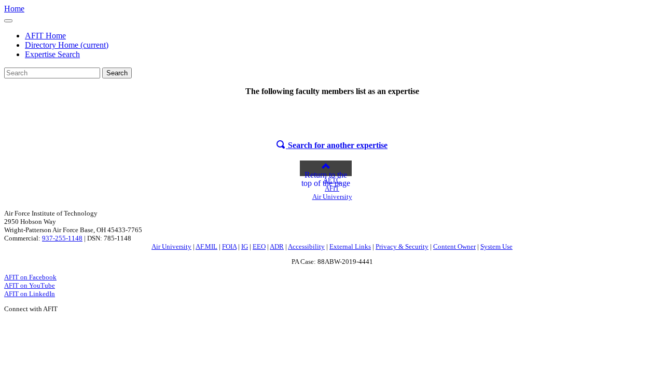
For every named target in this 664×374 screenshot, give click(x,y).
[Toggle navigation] (8, 20)
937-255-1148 (62, 238)
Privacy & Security (402, 246)
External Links (350, 246)
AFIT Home (45, 35)
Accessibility (306, 246)
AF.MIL (206, 246)
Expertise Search (52, 54)
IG (244, 246)
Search (117, 73)
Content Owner (454, 246)
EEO (259, 246)
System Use (496, 246)
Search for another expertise (337, 145)
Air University (171, 246)
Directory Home (66, 45)
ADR (277, 246)
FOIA (229, 246)
